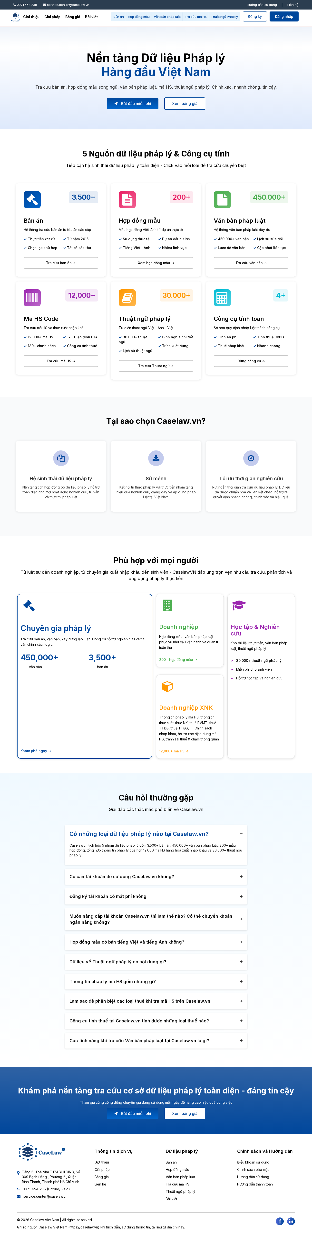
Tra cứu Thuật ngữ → (156, 366)
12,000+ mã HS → (174, 751)
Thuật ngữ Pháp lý (224, 17)
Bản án (119, 17)
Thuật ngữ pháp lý (180, 1191)
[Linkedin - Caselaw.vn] (291, 1221)
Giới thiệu (31, 17)
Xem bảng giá (184, 103)
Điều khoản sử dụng (253, 1162)
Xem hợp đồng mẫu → (156, 263)
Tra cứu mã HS (196, 17)
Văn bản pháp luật (167, 17)
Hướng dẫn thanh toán (255, 1184)
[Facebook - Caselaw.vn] (280, 1221)
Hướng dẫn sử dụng (262, 5)
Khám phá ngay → (35, 751)
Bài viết (91, 17)
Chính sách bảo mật (253, 1169)
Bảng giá (72, 17)
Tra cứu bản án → (61, 263)
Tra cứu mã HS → (61, 361)
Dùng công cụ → (251, 361)
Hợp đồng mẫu (139, 17)
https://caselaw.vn (83, 1227)
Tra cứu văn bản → (251, 263)
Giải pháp (52, 17)
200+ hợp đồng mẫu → (178, 659)
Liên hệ (293, 5)
